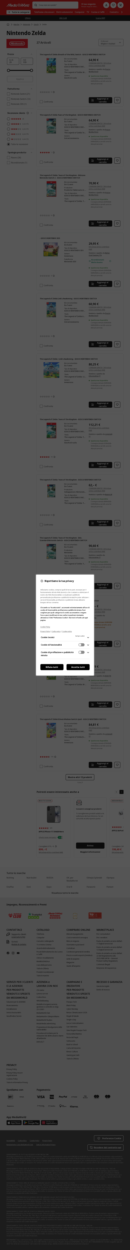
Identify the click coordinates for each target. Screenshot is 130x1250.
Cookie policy (67, 631)
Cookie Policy (45, 627)
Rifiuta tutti (52, 667)
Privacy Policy (45, 631)
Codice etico (56, 631)
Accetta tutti (78, 667)
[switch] (81, 644)
